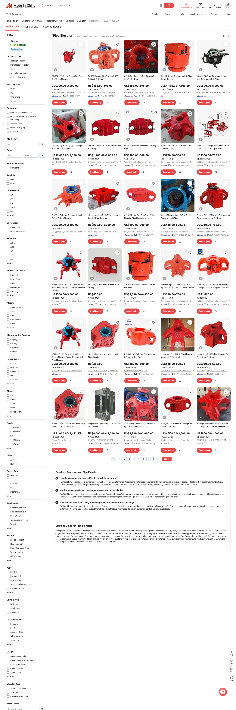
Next (165, 459)
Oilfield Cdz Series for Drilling (140, 147)
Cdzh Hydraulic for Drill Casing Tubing (176, 77)
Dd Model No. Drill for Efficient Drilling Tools (139, 355)
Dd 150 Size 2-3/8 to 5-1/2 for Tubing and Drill (177, 216)
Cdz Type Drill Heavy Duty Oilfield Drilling (68, 216)
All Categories (15, 14)
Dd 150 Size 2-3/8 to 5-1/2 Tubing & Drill (103, 77)
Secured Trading (52, 26)
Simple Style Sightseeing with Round (104, 425)
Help (182, 14)
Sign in (228, 7)
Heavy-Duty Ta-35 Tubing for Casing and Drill (212, 355)
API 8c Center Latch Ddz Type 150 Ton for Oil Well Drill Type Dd (68, 287)
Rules (228, 14)
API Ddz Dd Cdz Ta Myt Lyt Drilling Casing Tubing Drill (67, 357)
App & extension (197, 14)
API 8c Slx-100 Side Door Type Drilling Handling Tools (140, 216)
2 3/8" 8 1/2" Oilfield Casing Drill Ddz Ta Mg (67, 77)
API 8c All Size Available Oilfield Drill (103, 355)
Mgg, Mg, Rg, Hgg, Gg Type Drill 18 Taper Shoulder (67, 147)
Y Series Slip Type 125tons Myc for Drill (212, 77)
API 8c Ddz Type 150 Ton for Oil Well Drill (140, 77)
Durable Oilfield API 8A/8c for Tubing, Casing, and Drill (213, 216)
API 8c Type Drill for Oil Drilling (103, 286)
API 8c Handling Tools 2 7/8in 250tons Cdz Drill (104, 216)
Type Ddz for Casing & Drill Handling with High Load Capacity (177, 286)
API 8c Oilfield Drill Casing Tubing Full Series (68, 425)
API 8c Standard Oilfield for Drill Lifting (176, 147)
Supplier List (31, 26)
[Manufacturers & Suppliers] (20, 5)
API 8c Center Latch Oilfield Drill (139, 286)
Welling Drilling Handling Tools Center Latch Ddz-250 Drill (212, 425)
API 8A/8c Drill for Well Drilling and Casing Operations (213, 147)
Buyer (167, 14)
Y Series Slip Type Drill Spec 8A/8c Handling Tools (139, 425)
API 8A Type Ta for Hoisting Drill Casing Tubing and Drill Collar (213, 286)
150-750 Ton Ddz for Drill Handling (104, 147)
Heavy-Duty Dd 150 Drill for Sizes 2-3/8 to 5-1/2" (176, 355)
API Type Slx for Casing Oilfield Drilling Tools (176, 425)
